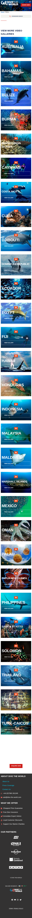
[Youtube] (14, 900)
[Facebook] (12, 900)
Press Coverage (8, 785)
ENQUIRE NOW (16, 766)
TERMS (11, 908)
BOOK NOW (26, 5)
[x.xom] (20, 900)
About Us (5, 781)
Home (2, 12)
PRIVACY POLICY (18, 908)
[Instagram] (17, 900)
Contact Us (6, 789)
